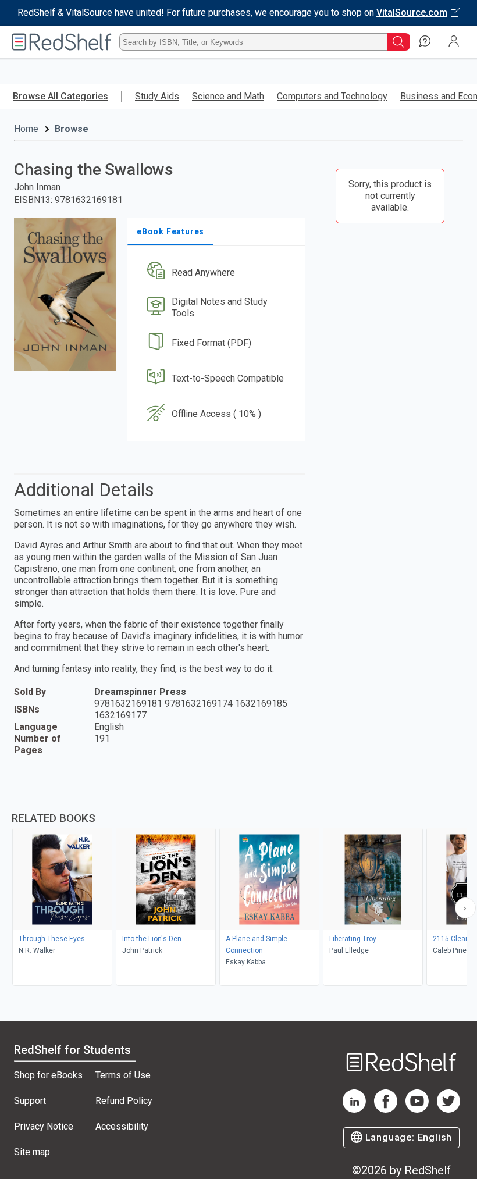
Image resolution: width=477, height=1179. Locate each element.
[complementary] (238, 885)
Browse (71, 128)
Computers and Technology (332, 96)
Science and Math (228, 96)
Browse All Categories (60, 96)
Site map (32, 1151)
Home (26, 128)
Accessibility (121, 1126)
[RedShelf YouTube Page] (417, 1109)
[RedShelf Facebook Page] (385, 1109)
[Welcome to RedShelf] (62, 42)
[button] (216, 272)
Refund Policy (123, 1100)
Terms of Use (123, 1075)
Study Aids (157, 96)
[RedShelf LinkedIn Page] (354, 1109)
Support (30, 1100)
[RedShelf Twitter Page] (448, 1109)
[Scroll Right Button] (465, 907)
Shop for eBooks (48, 1075)
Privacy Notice (43, 1126)
